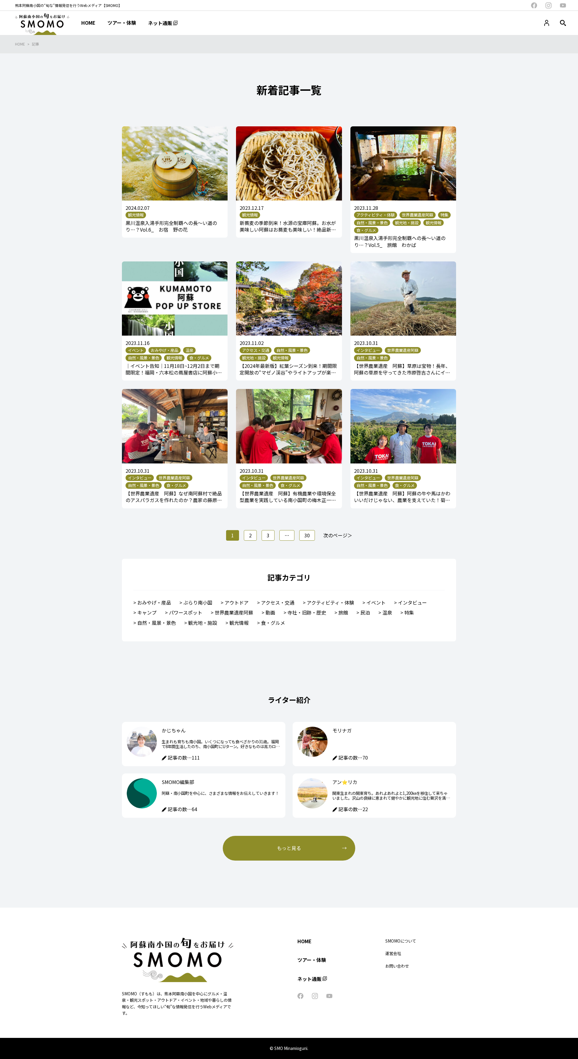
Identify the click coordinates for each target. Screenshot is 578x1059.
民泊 (365, 612)
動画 (270, 612)
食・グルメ (273, 622)
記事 (35, 43)
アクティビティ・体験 (330, 602)
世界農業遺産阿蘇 (234, 612)
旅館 (343, 612)
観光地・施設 (202, 622)
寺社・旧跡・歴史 (306, 612)
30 (307, 535)
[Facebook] (534, 5)
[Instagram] (548, 5)
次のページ (335, 535)
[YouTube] (563, 5)
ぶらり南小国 (197, 602)
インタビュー (412, 602)
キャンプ (147, 612)
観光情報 (239, 622)
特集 (409, 612)
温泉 (387, 612)
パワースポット (185, 612)
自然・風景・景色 (156, 622)
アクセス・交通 (277, 602)
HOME (20, 43)
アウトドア (237, 602)
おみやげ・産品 (154, 602)
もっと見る (289, 848)
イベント (376, 602)
